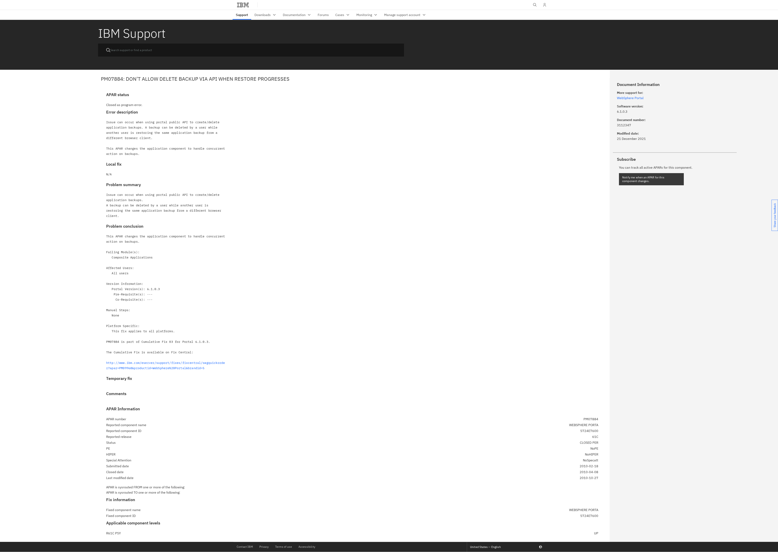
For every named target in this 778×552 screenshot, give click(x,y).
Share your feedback (774, 215)
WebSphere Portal (630, 98)
